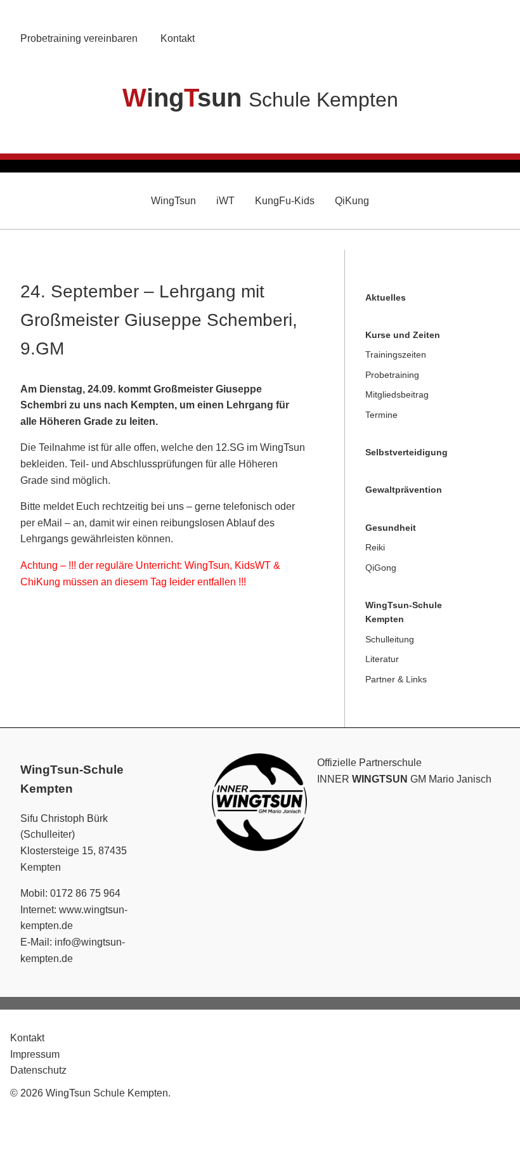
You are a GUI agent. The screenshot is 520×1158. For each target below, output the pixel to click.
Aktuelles (385, 297)
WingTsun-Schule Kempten (403, 612)
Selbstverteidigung (406, 452)
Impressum (35, 1054)
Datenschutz (38, 1070)
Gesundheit (390, 528)
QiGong (380, 568)
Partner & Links (396, 679)
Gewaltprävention (403, 490)
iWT (225, 200)
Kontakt (177, 38)
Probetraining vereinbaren (79, 38)
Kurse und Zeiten (402, 335)
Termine (381, 415)
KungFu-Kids (285, 200)
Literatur (382, 659)
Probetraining (392, 375)
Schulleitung (389, 639)
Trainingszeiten (395, 354)
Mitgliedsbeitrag (397, 394)
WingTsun (173, 200)
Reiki (375, 547)
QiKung (352, 200)
